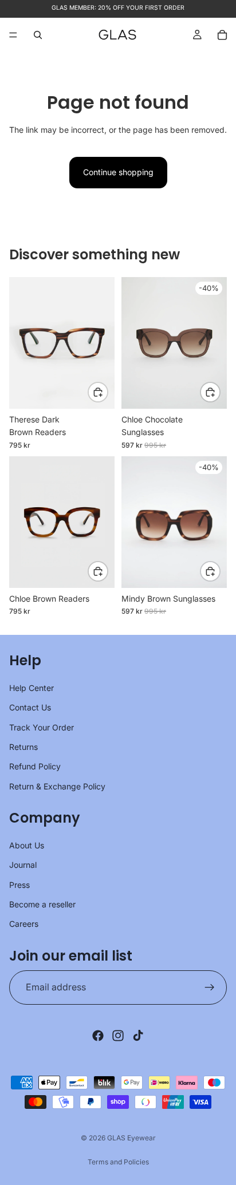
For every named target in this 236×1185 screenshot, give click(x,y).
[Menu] (13, 35)
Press (19, 885)
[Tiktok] (138, 1035)
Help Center (31, 688)
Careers (23, 924)
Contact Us (30, 707)
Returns (23, 747)
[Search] (37, 35)
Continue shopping (118, 172)
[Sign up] (210, 987)
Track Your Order (41, 727)
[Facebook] (98, 1035)
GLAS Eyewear (131, 1137)
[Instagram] (118, 1035)
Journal (23, 865)
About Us (26, 845)
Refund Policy (35, 767)
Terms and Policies (118, 1162)
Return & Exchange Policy (57, 786)
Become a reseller (42, 904)
